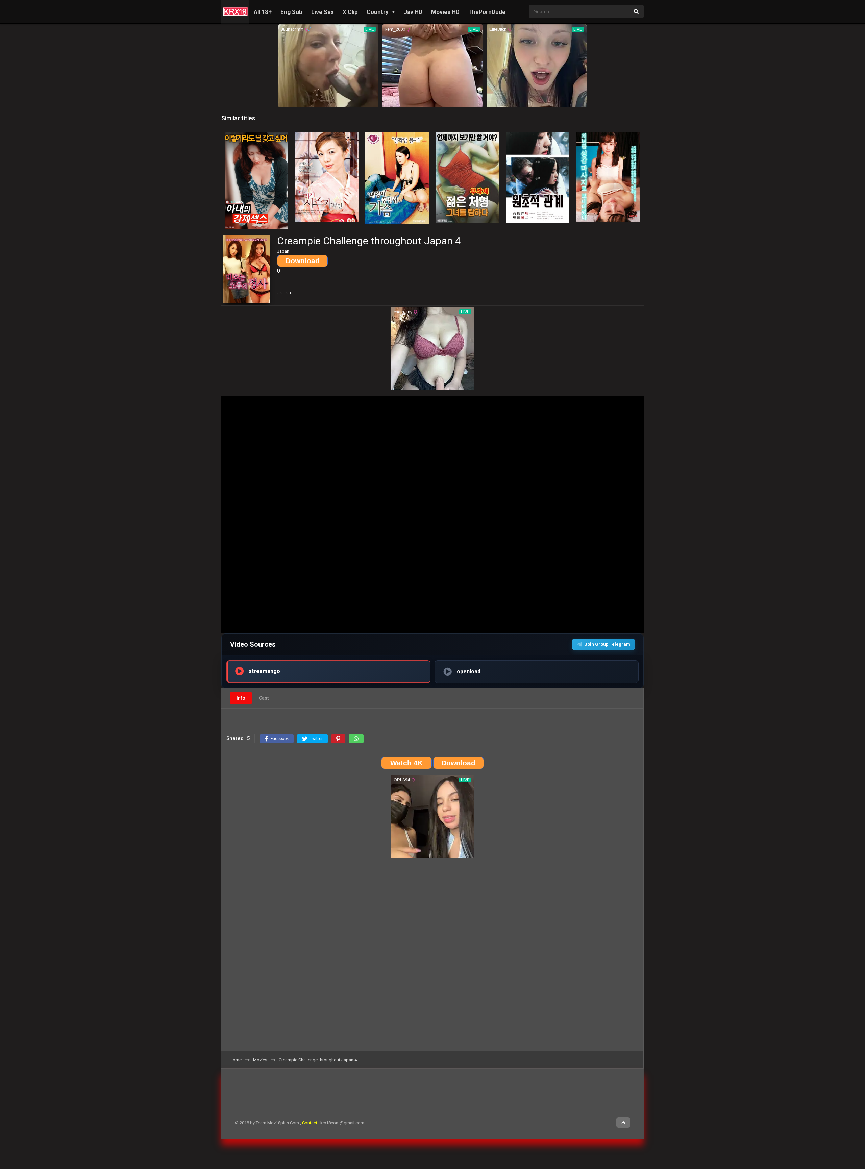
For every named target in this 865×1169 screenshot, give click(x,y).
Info (241, 698)
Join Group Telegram (607, 644)
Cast (264, 698)
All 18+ (263, 11)
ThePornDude (486, 11)
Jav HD (413, 11)
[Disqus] (432, 957)
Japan (284, 293)
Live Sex (322, 11)
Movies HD (445, 11)
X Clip (350, 11)
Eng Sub (291, 11)
